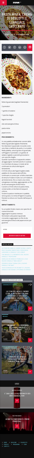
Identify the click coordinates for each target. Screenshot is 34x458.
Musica (5, 316)
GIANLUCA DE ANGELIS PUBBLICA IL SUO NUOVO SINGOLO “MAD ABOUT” (17, 359)
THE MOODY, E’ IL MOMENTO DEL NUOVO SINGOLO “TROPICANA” (17, 327)
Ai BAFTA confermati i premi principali (17, 420)
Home (5, 442)
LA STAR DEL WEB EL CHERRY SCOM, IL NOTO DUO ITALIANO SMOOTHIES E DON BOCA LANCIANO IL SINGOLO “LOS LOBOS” (16, 250)
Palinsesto (24, 442)
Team (25, 444)
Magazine (14, 442)
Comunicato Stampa (10, 285)
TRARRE (5, 307)
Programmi (16, 444)
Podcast (6, 444)
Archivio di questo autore (17, 235)
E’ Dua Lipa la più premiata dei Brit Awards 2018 (18, 395)
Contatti (6, 446)
